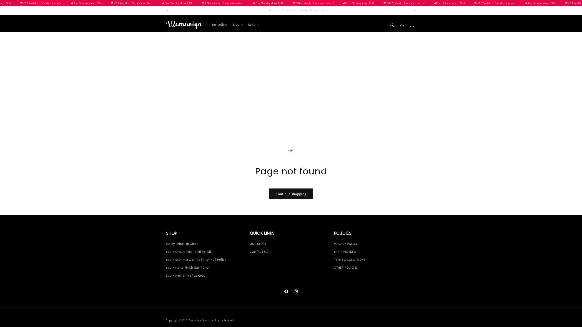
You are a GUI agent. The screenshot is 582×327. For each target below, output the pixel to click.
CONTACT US (259, 252)
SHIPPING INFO (345, 252)
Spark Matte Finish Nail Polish (188, 267)
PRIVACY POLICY (346, 244)
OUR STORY (258, 244)
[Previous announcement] (168, 10)
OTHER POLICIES (346, 267)
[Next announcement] (414, 10)
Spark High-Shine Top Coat (185, 275)
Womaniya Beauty (199, 320)
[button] (237, 24)
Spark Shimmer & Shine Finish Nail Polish (196, 260)
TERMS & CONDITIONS (350, 260)
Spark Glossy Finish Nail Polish (188, 252)
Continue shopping (291, 194)
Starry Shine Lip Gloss (182, 244)
